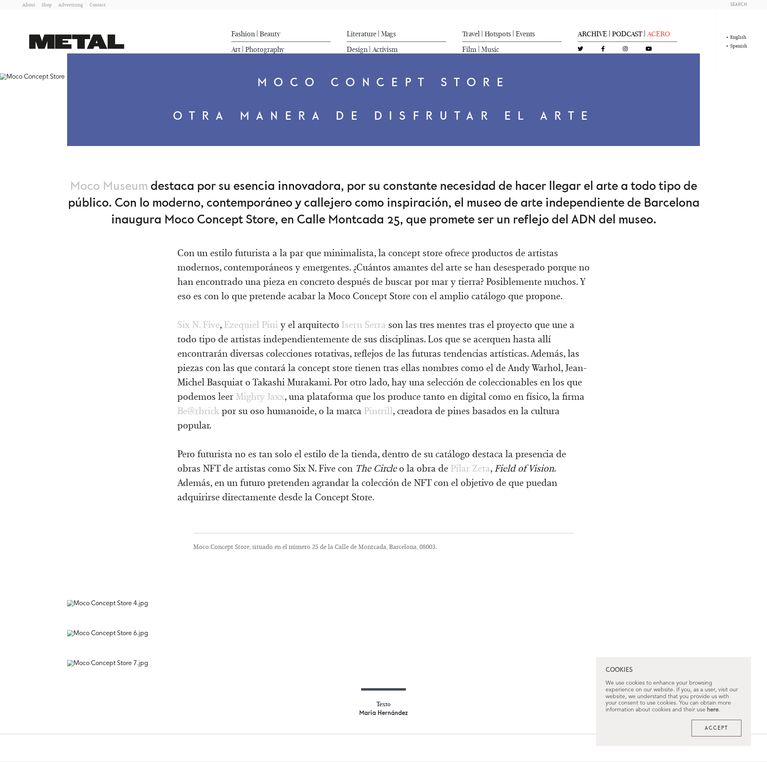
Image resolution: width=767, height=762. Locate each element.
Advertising (70, 5)
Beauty (270, 34)
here (713, 710)
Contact (97, 5)
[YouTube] (649, 49)
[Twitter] (580, 49)
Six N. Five (198, 324)
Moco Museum (109, 186)
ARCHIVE (592, 34)
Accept (716, 728)
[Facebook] (603, 49)
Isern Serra (364, 324)
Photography (264, 49)
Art (235, 49)
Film (469, 49)
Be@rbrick (198, 411)
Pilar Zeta (470, 468)
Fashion (243, 34)
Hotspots (498, 34)
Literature (361, 34)
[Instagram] (625, 49)
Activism (385, 49)
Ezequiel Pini (251, 324)
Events (525, 34)
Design (357, 49)
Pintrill (378, 411)
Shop (47, 5)
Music (490, 49)
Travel (471, 34)
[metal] (77, 41)
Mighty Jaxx (260, 396)
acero (658, 34)
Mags (388, 34)
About (28, 5)
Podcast (627, 34)
